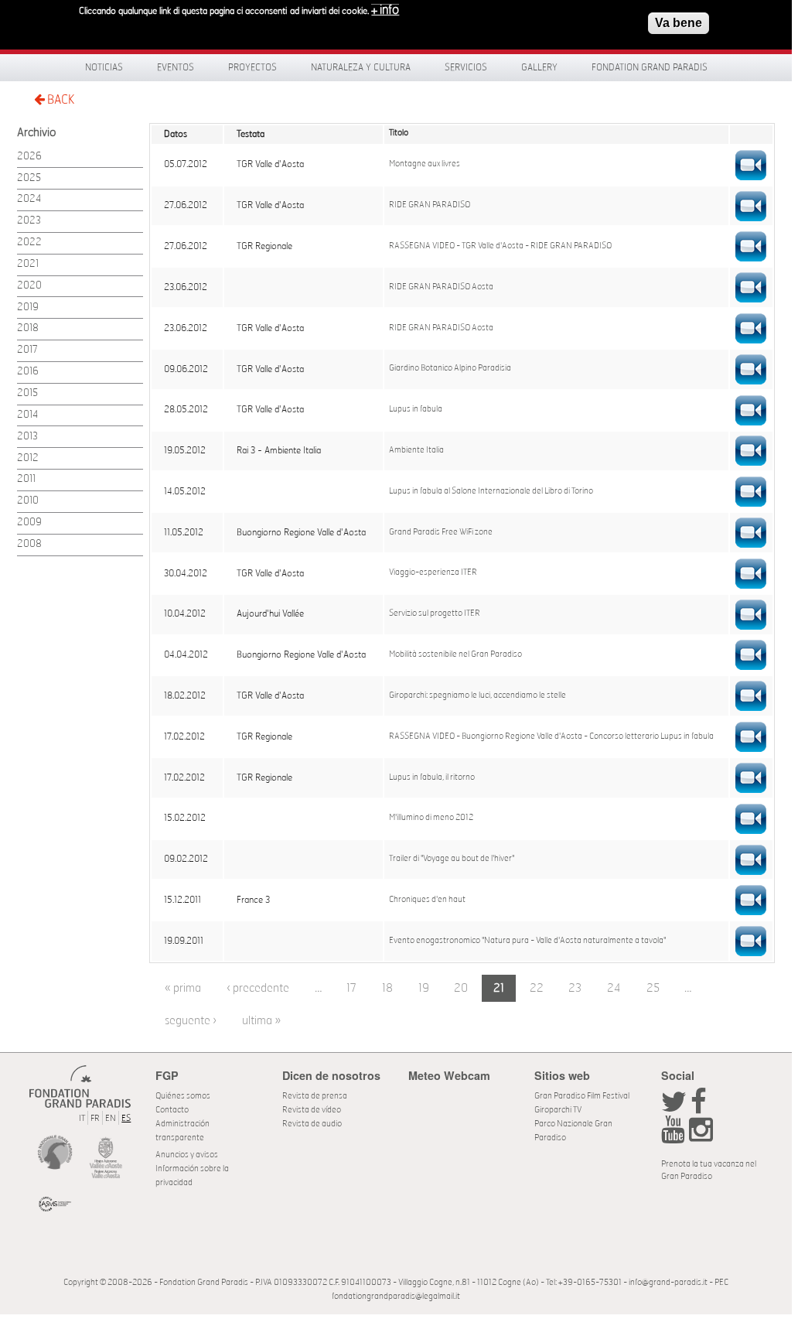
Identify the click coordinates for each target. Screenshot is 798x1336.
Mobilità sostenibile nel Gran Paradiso (455, 654)
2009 (29, 523)
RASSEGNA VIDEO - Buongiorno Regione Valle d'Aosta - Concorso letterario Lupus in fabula (551, 736)
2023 (29, 221)
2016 (28, 372)
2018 (28, 328)
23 (574, 988)
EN (110, 1118)
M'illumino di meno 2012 (431, 818)
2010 (28, 501)
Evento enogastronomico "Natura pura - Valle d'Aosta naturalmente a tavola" (527, 941)
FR (95, 1118)
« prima (183, 988)
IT (82, 1118)
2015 (27, 393)
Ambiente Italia (416, 450)
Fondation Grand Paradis (650, 67)
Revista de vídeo (311, 1109)
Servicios (466, 67)
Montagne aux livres (424, 164)
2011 (26, 479)
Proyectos (252, 67)
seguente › (191, 1021)
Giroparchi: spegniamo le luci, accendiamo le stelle (477, 695)
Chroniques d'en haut (427, 900)
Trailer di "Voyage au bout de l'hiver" (451, 859)
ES (126, 1118)
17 (351, 988)
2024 (29, 199)
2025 (29, 178)
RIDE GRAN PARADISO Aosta (441, 287)
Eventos (175, 67)
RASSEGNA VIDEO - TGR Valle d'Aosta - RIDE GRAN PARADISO (500, 246)
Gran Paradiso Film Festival (581, 1096)
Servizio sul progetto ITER (434, 613)
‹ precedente (258, 988)
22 (537, 988)
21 (498, 988)
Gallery (539, 67)
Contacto (172, 1109)
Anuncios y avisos (186, 1154)
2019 (28, 307)
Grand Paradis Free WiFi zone (441, 532)
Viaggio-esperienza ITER (433, 572)
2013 (27, 437)
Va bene (678, 22)
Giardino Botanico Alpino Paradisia (450, 368)
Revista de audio (312, 1123)
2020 (29, 286)
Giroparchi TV (557, 1109)
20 (461, 988)
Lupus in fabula (415, 409)
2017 (27, 350)
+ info (385, 10)
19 (423, 988)
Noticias (104, 67)
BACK (59, 100)
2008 (29, 544)
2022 (29, 242)
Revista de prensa (314, 1096)
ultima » (261, 1021)
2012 (28, 458)
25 (653, 988)
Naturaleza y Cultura (361, 67)
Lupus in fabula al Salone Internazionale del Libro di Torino (491, 491)
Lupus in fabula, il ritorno (432, 777)
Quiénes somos (182, 1096)
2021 (28, 264)
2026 (29, 157)
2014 (27, 415)
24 (614, 988)
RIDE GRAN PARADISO (429, 205)
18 (387, 988)
